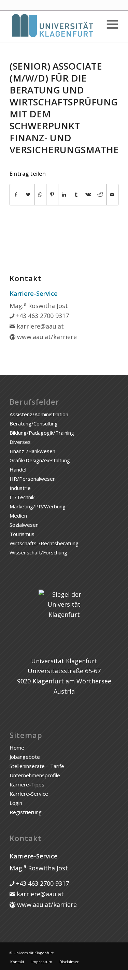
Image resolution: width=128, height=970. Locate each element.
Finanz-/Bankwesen (32, 451)
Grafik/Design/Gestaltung (40, 460)
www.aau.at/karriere (46, 337)
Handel (18, 469)
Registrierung (26, 812)
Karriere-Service (29, 793)
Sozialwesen (24, 524)
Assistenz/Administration (39, 414)
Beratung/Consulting (34, 423)
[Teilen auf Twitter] (28, 194)
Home (17, 747)
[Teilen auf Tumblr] (76, 194)
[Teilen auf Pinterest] (52, 194)
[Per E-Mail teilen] (112, 194)
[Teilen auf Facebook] (16, 194)
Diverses (20, 441)
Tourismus (22, 534)
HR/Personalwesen (33, 478)
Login (16, 802)
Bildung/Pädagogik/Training (42, 432)
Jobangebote (25, 756)
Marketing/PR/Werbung (38, 506)
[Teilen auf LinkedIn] (64, 194)
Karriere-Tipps (27, 784)
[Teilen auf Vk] (88, 194)
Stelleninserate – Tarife (37, 766)
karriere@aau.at (39, 326)
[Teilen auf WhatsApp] (40, 194)
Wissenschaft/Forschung (38, 552)
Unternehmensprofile (35, 775)
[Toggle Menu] (112, 24)
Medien (18, 515)
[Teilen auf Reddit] (100, 194)
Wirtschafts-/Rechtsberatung (44, 543)
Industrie (20, 487)
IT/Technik (22, 497)
